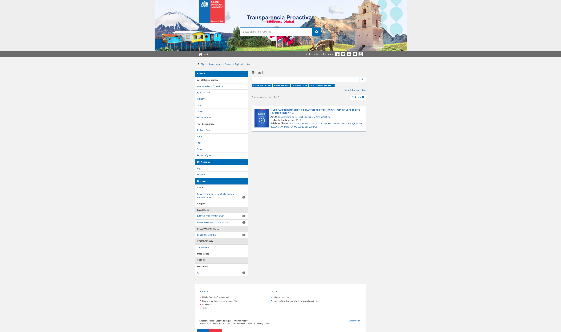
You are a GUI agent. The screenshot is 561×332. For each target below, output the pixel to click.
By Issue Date (203, 93)
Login (199, 168)
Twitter (343, 54)
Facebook (337, 54)
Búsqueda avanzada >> (250, 39)
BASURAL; (358, 124)
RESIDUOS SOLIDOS (220, 235)
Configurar (357, 97)
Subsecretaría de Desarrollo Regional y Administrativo (220, 196)
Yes (220, 273)
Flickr (349, 54)
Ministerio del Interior (283, 297)
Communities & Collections (210, 86)
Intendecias (207, 305)
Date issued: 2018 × (299, 85)
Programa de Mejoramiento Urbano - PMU (219, 301)
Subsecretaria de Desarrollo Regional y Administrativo (296, 301)
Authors (201, 99)
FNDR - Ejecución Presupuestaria (216, 297)
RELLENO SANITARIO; (280, 127)
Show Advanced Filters (355, 90)
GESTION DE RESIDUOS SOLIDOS (220, 222)
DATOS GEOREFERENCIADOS (220, 216)
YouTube (355, 54)
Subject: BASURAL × (281, 85)
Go (362, 79)
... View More (203, 247)
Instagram (361, 54)
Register (201, 175)
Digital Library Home (210, 64)
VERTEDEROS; (347, 124)
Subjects (201, 111)
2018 (298, 120)
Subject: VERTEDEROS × (262, 85)
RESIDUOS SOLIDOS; (299, 124)
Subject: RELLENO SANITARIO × (321, 85)
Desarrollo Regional (234, 64)
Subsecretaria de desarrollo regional (212, 13)
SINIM (204, 308)
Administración (354, 321)
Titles (199, 105)
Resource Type (204, 118)
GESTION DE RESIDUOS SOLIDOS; (325, 124)
